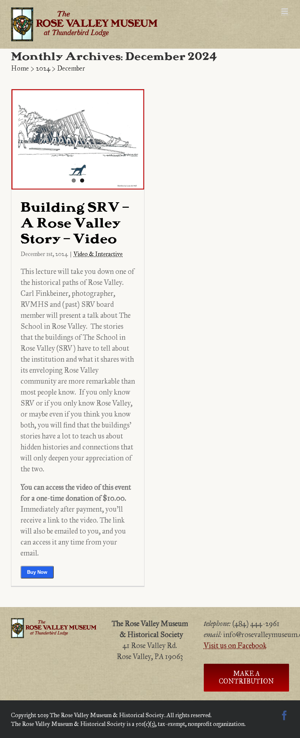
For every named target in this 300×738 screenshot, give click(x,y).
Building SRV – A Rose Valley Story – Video (74, 224)
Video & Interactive (98, 254)
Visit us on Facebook (235, 645)
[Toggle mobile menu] (285, 11)
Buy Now (37, 572)
